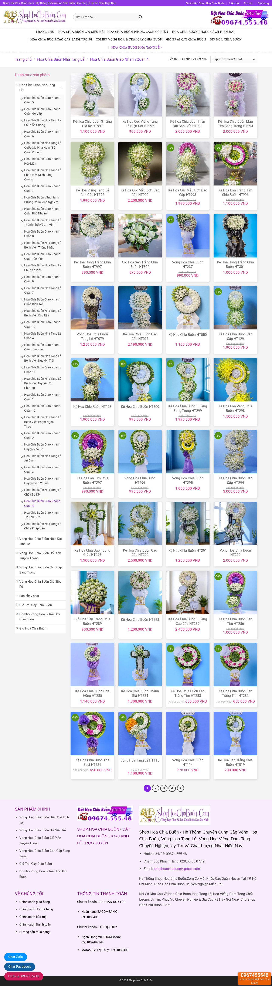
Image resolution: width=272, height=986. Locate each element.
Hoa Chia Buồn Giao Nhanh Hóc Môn (42, 161)
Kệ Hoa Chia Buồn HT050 (188, 335)
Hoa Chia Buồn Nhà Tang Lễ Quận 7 (42, 290)
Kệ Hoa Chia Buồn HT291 (188, 551)
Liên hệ (234, 3)
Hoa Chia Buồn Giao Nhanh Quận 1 (42, 397)
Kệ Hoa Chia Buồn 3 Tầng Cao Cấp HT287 (187, 621)
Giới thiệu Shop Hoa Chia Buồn (205, 3)
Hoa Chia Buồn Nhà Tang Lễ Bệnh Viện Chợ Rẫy (42, 313)
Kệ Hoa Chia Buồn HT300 (140, 407)
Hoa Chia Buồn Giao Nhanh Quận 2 (42, 435)
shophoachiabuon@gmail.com (177, 869)
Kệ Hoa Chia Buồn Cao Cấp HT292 (140, 552)
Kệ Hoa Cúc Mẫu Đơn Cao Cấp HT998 (187, 192)
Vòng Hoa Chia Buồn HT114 (187, 762)
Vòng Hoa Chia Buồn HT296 (140, 480)
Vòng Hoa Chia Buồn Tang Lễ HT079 (92, 336)
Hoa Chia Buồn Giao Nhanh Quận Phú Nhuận (42, 211)
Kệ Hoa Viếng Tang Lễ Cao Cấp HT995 (92, 192)
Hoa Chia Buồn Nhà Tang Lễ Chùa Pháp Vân (42, 526)
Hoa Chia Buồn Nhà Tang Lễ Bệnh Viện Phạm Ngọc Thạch (42, 421)
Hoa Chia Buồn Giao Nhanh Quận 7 (42, 188)
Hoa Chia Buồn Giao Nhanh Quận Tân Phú (42, 347)
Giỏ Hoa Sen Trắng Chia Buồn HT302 (140, 264)
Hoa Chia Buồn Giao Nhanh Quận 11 (42, 370)
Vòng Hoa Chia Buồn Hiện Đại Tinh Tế (40, 541)
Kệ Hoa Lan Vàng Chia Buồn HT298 (235, 408)
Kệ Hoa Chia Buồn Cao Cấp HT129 (235, 336)
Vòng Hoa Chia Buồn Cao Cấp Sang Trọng (40, 569)
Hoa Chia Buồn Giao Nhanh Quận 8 (42, 234)
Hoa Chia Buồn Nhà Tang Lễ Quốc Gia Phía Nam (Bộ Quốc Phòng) (42, 147)
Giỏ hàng (263, 3)
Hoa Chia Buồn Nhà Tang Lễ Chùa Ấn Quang (42, 123)
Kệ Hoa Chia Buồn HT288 (140, 620)
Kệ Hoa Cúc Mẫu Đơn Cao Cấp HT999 (139, 192)
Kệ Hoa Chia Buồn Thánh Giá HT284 (140, 693)
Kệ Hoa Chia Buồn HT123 (92, 407)
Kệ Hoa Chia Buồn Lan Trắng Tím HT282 (235, 693)
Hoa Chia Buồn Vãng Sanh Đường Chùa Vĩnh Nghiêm (41, 200)
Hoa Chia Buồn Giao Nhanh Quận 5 (42, 100)
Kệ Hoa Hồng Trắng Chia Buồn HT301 (235, 264)
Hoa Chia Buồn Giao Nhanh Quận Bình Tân (42, 302)
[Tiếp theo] (180, 788)
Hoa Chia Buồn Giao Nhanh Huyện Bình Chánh (42, 481)
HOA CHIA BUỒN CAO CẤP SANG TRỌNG (61, 39)
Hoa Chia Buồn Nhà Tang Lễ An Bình (42, 458)
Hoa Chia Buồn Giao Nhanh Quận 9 (42, 279)
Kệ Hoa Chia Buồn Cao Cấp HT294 (235, 480)
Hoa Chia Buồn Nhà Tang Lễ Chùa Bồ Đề (42, 492)
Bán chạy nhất (29, 596)
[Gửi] (140, 17)
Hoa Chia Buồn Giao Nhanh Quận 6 (42, 134)
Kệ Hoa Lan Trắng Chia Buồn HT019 (235, 762)
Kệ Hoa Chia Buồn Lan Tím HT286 (235, 621)
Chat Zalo (15, 957)
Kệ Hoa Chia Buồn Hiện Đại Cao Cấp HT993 (187, 123)
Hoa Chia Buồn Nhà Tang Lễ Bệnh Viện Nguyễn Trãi (42, 358)
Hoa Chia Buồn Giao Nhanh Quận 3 (42, 470)
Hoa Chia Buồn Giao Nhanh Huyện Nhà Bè (42, 447)
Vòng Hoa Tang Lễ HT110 (139, 760)
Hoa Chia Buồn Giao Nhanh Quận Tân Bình (42, 256)
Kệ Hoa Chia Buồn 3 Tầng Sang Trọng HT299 (187, 408)
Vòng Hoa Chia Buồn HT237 (187, 264)
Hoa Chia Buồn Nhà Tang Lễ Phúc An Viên (42, 268)
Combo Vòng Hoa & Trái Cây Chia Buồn (129, 39)
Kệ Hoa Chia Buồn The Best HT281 (92, 762)
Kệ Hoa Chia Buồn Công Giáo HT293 (92, 552)
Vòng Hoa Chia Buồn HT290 (235, 552)
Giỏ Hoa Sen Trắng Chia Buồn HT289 (92, 621)
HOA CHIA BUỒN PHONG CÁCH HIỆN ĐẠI (203, 32)
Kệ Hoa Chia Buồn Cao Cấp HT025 (140, 336)
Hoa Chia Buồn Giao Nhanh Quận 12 (42, 408)
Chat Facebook (19, 967)
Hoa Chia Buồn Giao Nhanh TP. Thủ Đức (42, 515)
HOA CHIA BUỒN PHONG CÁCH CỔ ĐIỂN (137, 32)
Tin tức (248, 3)
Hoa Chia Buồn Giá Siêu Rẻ (80, 32)
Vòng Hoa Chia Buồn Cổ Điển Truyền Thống (40, 555)
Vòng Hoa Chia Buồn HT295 (187, 480)
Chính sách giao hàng (34, 902)
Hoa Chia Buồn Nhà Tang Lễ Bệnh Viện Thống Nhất (42, 245)
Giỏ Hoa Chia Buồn (226, 39)
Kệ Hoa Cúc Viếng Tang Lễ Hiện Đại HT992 (140, 123)
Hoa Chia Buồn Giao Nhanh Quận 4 (42, 503)
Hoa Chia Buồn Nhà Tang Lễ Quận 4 (42, 336)
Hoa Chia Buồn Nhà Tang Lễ (136, 47)
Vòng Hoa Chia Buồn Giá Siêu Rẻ (40, 584)
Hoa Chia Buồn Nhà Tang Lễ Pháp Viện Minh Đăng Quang (42, 174)
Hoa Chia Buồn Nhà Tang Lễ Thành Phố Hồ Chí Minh (42, 222)
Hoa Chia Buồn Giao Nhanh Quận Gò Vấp (42, 111)
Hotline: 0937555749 (23, 976)
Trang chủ (44, 32)
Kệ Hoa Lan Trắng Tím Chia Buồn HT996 (235, 192)
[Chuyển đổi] (61, 87)
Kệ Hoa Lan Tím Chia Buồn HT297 (92, 480)
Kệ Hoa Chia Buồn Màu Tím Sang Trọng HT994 (235, 123)
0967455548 (254, 978)
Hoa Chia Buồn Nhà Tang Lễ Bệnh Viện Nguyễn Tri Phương (42, 383)
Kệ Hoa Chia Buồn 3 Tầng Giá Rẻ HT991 (92, 123)
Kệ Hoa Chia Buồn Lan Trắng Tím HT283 (188, 693)
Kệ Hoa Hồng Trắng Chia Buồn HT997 (92, 264)
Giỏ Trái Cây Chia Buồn (186, 39)
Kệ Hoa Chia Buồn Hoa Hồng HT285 (92, 693)
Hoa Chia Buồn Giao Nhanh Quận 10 (42, 324)
